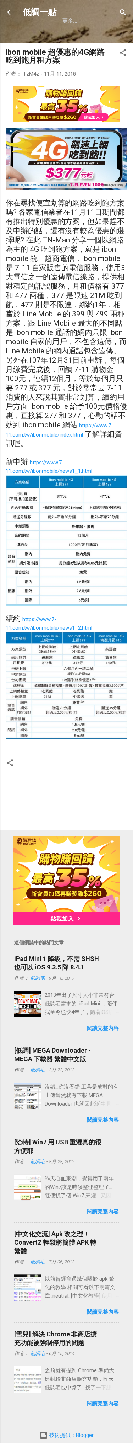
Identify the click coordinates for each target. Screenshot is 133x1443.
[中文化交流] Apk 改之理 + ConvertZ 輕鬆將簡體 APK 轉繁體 (55, 1242)
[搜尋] (123, 13)
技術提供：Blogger (71, 1435)
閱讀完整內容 (103, 1028)
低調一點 (40, 12)
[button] (123, 53)
